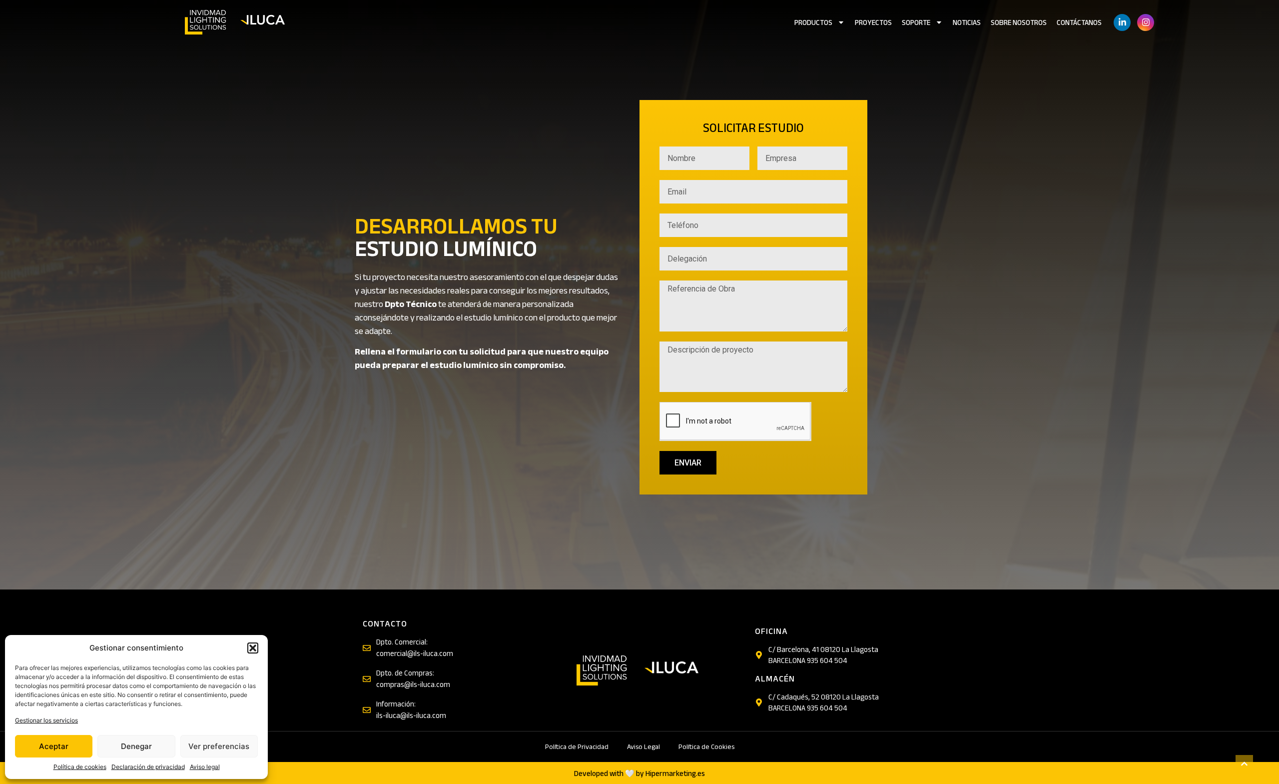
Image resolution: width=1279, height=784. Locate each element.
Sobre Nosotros (1019, 23)
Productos (813, 23)
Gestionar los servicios (46, 720)
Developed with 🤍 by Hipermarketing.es (639, 773)
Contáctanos (1079, 23)
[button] (253, 648)
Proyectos (873, 23)
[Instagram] (1145, 22)
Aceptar (53, 746)
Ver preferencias (218, 746)
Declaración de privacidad (148, 766)
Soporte (916, 23)
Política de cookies (79, 766)
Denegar (136, 746)
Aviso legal (205, 766)
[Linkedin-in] (1122, 22)
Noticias (967, 23)
